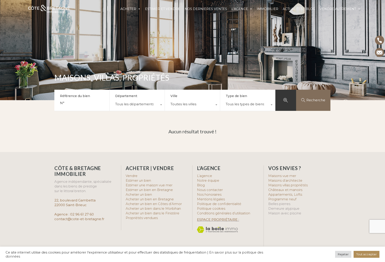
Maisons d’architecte (285, 180)
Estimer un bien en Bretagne (149, 190)
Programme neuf (282, 199)
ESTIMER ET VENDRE (162, 9)
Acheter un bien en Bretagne (150, 199)
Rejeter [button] (343, 254)
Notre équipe (208, 180)
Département (126, 96)
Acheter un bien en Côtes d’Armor (154, 204)
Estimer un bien (138, 180)
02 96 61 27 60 (82, 214)
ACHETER (128, 9)
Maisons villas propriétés (288, 185)
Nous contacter (210, 190)
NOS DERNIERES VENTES (206, 9)
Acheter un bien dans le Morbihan (153, 208)
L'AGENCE (239, 9)
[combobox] (137, 105)
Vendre (131, 176)
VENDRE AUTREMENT (338, 9)
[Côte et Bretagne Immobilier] (49, 11)
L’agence (204, 176)
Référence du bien (75, 96)
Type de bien (236, 96)
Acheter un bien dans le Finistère (153, 213)
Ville (173, 96)
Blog (201, 185)
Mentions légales (211, 199)
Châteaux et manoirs (285, 190)
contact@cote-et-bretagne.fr (79, 219)
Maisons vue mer (282, 176)
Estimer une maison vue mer (149, 185)
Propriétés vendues (142, 218)
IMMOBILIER (267, 9)
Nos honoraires (209, 194)
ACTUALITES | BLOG (299, 9)
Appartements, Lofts (285, 194)
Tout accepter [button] (366, 254)
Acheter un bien (139, 194)
